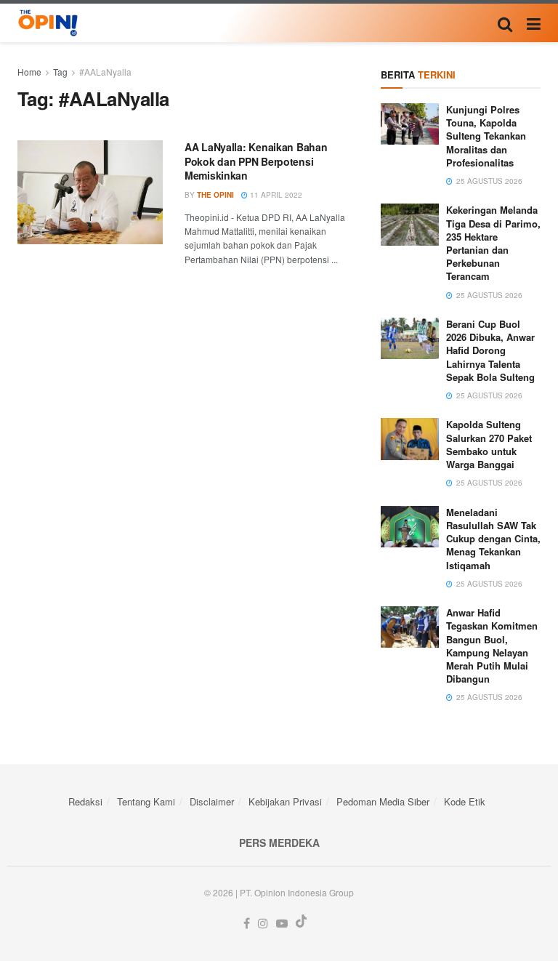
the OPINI (215, 195)
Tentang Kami (146, 801)
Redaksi (85, 801)
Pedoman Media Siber (382, 801)
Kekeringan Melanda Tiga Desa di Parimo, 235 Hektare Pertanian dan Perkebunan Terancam (493, 243)
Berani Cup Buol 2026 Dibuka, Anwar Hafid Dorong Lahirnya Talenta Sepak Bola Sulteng (490, 350)
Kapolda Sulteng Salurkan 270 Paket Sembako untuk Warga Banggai (489, 444)
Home (29, 71)
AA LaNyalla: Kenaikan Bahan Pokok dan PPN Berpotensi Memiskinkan (256, 161)
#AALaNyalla (105, 71)
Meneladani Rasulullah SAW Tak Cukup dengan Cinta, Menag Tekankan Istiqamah (493, 538)
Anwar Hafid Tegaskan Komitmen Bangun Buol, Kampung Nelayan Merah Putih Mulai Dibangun (492, 645)
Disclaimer (212, 801)
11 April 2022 (275, 195)
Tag (60, 71)
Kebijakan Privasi (285, 801)
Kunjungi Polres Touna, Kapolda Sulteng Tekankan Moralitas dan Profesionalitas (486, 135)
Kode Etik (464, 801)
